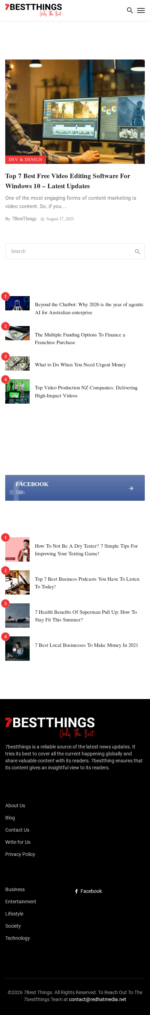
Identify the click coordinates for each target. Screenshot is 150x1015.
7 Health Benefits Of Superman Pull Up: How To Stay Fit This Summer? (86, 615)
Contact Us (17, 830)
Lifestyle (14, 914)
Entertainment (20, 901)
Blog (10, 817)
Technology (17, 938)
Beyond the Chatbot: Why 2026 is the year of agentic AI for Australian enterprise (89, 308)
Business (15, 889)
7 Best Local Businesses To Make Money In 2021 (86, 644)
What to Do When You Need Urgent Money (80, 364)
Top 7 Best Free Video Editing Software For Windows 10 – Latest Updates (67, 180)
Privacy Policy (20, 854)
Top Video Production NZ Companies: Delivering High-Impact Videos (86, 391)
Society (13, 926)
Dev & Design (26, 159)
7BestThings (24, 218)
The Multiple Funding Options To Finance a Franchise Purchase (80, 338)
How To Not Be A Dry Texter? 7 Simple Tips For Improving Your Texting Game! (86, 549)
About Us (15, 805)
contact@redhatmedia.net (97, 999)
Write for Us (17, 842)
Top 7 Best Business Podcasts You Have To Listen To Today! (87, 582)
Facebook (91, 891)
